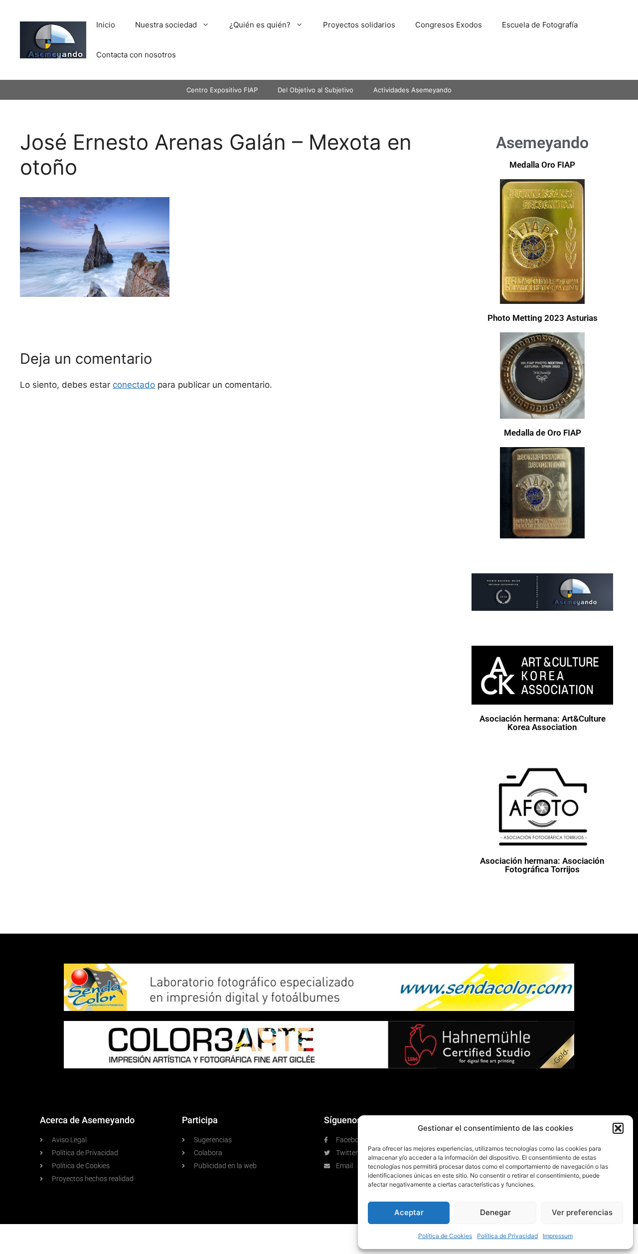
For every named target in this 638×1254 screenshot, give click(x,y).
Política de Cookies (445, 1236)
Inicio (105, 24)
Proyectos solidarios (359, 24)
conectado (134, 385)
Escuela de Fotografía (540, 24)
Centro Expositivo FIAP (222, 90)
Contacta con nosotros (136, 54)
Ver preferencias (582, 1212)
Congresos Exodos (448, 24)
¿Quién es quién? (260, 24)
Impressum (558, 1236)
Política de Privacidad (507, 1236)
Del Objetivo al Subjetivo (315, 90)
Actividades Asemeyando (412, 90)
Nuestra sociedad (166, 24)
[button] (618, 1128)
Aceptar (409, 1212)
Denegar (495, 1212)
